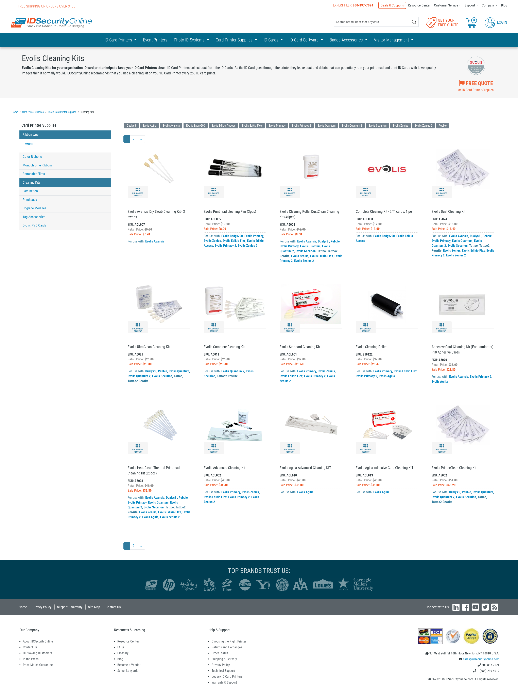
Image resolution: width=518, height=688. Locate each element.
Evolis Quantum (326, 125)
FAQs (120, 647)
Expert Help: (353, 5)
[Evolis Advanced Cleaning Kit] (235, 425)
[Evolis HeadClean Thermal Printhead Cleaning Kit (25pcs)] (159, 425)
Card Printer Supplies (38, 125)
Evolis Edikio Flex (252, 125)
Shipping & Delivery (224, 659)
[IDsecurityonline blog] (494, 607)
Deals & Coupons (392, 5)
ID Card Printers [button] (119, 39)
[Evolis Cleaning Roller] (387, 304)
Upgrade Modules (34, 208)
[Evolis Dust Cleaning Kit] (463, 168)
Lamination (30, 191)
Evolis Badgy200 (195, 125)
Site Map (94, 607)
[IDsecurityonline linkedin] (456, 607)
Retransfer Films (34, 174)
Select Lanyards (127, 671)
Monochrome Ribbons (38, 165)
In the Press (30, 659)
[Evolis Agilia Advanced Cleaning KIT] (311, 425)
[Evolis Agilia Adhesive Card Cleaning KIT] (387, 425)
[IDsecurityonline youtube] (475, 607)
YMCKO (28, 144)
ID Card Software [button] (304, 39)
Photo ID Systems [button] (190, 39)
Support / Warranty (69, 607)
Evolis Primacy (277, 125)
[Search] (414, 22)
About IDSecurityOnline (38, 641)
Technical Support (223, 671)
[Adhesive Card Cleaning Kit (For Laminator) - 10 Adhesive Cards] (463, 304)
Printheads (30, 200)
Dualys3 (131, 125)
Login (501, 22)
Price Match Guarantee (38, 665)
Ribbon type (30, 134)
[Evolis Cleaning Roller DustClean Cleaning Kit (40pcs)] (311, 168)
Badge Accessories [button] (347, 39)
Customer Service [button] (446, 5)
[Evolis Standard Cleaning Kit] (311, 304)
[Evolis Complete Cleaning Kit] (235, 304)
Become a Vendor (128, 665)
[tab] (65, 126)
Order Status (220, 653)
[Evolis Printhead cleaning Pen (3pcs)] (235, 168)
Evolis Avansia (171, 125)
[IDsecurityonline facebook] (465, 607)
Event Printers (155, 39)
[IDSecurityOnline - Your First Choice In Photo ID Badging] (51, 22)
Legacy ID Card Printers (227, 676)
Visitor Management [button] (392, 39)
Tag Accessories (34, 217)
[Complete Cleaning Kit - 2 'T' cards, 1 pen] (387, 168)
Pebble (443, 125)
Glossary (122, 653)
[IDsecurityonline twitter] (485, 607)
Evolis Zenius (400, 125)
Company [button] (488, 5)
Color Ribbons (32, 157)
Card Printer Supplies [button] (235, 39)
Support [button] (470, 5)
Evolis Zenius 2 (423, 125)
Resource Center (419, 5)
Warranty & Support (224, 682)
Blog (504, 5)
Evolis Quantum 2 (352, 125)
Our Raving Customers (37, 653)
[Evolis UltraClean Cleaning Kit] (159, 304)
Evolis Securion (377, 125)
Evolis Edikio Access (223, 125)
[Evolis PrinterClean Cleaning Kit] (463, 425)
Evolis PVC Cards (34, 225)
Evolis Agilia (149, 125)
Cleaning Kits (31, 182)
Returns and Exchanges (227, 647)
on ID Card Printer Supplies (476, 86)
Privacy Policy (42, 607)
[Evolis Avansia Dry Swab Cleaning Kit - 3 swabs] (159, 168)
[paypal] (490, 636)
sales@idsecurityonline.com (481, 659)
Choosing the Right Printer (229, 641)
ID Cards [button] (271, 39)
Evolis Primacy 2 (301, 125)
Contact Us (113, 607)
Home (23, 607)
